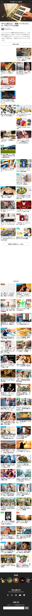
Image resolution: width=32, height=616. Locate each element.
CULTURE (18, 48)
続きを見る (16, 44)
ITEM (18, 105)
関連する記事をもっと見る (15, 244)
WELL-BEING (3, 187)
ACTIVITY (2, 105)
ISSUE (2, 77)
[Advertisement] (16, 264)
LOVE (2, 314)
